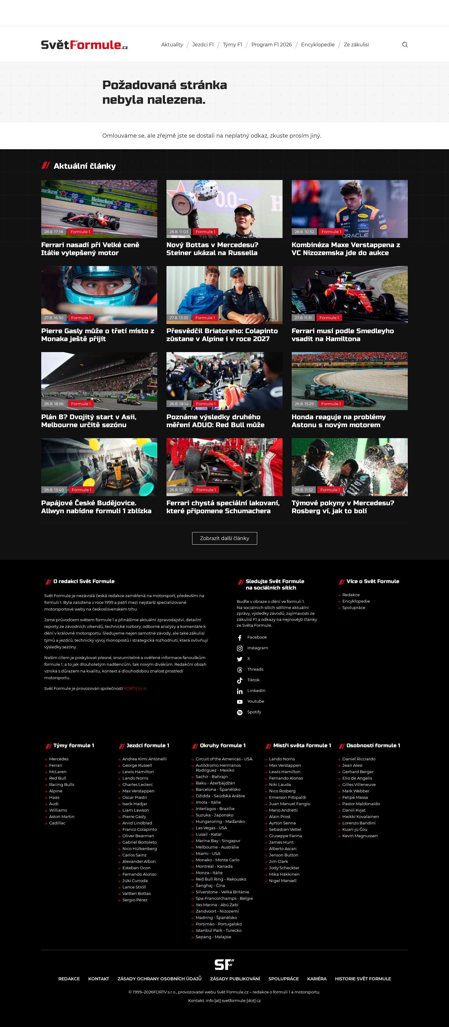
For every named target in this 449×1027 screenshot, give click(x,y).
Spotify (254, 711)
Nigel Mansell (283, 880)
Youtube (255, 701)
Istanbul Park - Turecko (219, 930)
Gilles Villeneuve (359, 784)
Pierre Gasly (134, 816)
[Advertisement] (224, 12)
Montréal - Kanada (214, 866)
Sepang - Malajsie (213, 936)
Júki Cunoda (135, 880)
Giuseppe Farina (285, 835)
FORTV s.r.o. (135, 688)
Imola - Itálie (208, 802)
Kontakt (98, 979)
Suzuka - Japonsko (214, 815)
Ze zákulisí (356, 45)
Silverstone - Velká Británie (222, 891)
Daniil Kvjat (354, 810)
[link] (405, 44)
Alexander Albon (139, 861)
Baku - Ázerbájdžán (215, 782)
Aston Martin (62, 816)
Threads (255, 669)
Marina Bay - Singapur (218, 840)
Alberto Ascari (283, 848)
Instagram (257, 647)
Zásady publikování (235, 979)
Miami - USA (208, 853)
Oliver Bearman (138, 835)
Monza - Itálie (209, 872)
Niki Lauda (280, 784)
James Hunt (281, 842)
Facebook (257, 637)
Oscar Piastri (134, 797)
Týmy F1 (232, 45)
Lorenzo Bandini (359, 822)
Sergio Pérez (135, 899)
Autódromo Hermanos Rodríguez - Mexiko (218, 768)
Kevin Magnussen (360, 835)
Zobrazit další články (224, 538)
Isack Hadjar (134, 803)
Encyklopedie (318, 45)
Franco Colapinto (139, 829)
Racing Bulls (61, 784)
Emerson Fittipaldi (287, 797)
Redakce (351, 594)
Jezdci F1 (203, 45)
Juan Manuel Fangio (289, 803)
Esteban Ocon (136, 867)
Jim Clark (278, 861)
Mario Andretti (283, 810)
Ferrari (55, 765)
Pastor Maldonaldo (361, 803)
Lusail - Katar (209, 834)
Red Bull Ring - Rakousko (221, 879)
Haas (54, 797)
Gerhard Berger (358, 771)
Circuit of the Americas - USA (224, 758)
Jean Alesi (352, 765)
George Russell (137, 765)
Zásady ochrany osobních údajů (160, 979)
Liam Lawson (135, 810)
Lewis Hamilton (138, 771)
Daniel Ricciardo (358, 758)
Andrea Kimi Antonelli (144, 758)
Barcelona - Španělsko (218, 789)
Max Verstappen (138, 790)
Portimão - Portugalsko (219, 923)
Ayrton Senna (282, 822)
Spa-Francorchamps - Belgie (224, 898)
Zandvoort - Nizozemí (217, 911)
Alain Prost (279, 816)
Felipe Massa (355, 797)
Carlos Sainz (134, 854)
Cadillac (57, 822)
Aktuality (172, 45)
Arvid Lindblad (137, 822)
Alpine (55, 790)
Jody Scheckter (284, 867)
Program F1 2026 (271, 45)
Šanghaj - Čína (210, 885)
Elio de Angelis (357, 778)
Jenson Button (283, 854)
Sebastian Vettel (285, 829)
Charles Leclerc (137, 784)
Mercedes (58, 758)
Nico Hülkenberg (139, 848)
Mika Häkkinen (284, 874)
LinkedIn (256, 690)
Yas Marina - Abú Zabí (217, 904)
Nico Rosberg (282, 790)
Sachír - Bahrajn (212, 776)
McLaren (58, 771)
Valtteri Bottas (136, 893)
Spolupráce (353, 607)
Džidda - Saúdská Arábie (220, 795)
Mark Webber (355, 790)
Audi (54, 803)
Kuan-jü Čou (354, 829)
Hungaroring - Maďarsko (220, 821)
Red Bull (57, 778)
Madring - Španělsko (216, 917)
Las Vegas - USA (211, 827)
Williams (58, 810)
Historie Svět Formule (363, 979)
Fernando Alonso (139, 874)
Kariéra (317, 979)
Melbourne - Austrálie (217, 847)
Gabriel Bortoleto (139, 842)
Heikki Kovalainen (360, 816)
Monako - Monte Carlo (217, 859)
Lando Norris (135, 778)
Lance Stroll (134, 887)
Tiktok (253, 679)
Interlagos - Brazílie (215, 808)
